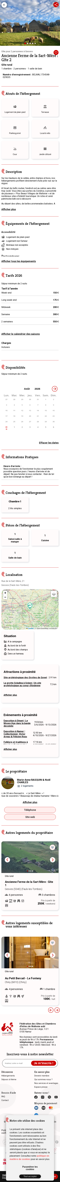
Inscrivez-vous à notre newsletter (30, 1054)
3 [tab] (30, 44)
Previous (7, 859)
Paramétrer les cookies (30, 1168)
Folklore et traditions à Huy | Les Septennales (16, 743)
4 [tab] (33, 44)
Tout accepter (30, 1176)
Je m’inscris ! (43, 1063)
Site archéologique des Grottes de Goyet (25, 677)
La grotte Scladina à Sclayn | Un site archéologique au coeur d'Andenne (22, 684)
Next (52, 859)
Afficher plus (8, 209)
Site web (30, 817)
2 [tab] (28, 44)
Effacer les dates (49, 442)
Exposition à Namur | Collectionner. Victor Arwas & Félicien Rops (15, 734)
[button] (30, 605)
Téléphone (30, 809)
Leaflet (31, 628)
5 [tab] (36, 44)
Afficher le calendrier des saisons (20, 333)
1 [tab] (26, 44)
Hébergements (4, 5)
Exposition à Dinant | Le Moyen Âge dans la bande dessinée (17, 723)
